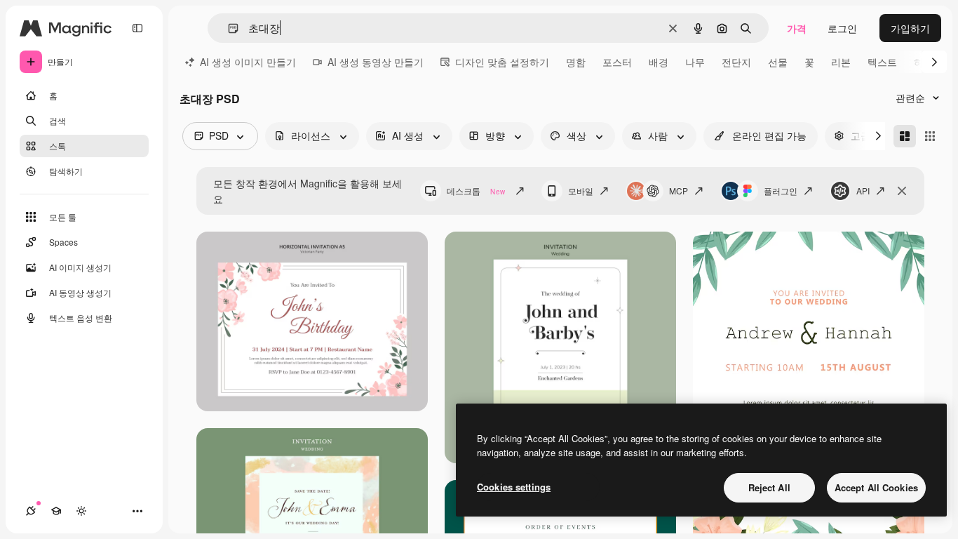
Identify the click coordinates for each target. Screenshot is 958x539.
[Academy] (56, 511)
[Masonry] (904, 136)
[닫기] (902, 191)
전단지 (736, 62)
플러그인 (780, 191)
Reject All (769, 487)
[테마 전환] (81, 511)
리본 (841, 62)
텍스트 (882, 62)
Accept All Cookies (876, 487)
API (863, 191)
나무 (695, 62)
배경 (658, 62)
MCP (678, 191)
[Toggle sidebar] (137, 28)
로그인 (842, 28)
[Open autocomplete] (227, 28)
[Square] (930, 136)
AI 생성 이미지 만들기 (248, 62)
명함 (576, 62)
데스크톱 (476, 191)
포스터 (617, 62)
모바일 (580, 191)
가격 (797, 28)
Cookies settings (514, 486)
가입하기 (910, 28)
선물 (778, 62)
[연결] (31, 511)
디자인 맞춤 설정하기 (502, 62)
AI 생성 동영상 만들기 (376, 62)
